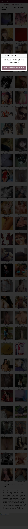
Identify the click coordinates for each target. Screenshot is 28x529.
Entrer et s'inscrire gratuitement (14, 67)
